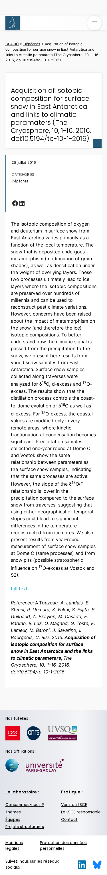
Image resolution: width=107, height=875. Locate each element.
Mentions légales (14, 846)
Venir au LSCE (74, 804)
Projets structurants (24, 826)
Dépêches (20, 181)
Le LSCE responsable (81, 812)
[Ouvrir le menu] (94, 23)
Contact (69, 819)
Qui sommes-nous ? (24, 804)
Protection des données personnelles (63, 846)
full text (19, 589)
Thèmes (13, 812)
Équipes (12, 819)
